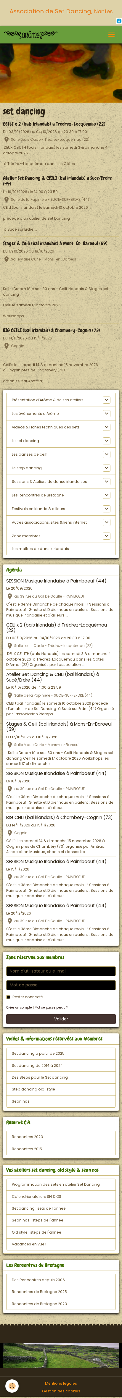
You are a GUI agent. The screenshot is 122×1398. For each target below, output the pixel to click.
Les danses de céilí (29, 454)
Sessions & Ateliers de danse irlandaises (49, 481)
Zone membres (26, 535)
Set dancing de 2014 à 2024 (37, 1065)
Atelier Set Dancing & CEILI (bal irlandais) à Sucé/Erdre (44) (57, 181)
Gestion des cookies (61, 1391)
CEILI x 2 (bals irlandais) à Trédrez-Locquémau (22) (54, 124)
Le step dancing (27, 467)
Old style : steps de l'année (36, 1232)
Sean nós (21, 1101)
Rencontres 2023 (27, 1136)
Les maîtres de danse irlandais (40, 548)
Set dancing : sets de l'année (39, 1208)
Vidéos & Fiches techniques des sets (46, 427)
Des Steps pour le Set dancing (40, 1077)
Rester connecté (27, 996)
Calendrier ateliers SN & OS (36, 1196)
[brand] (32, 34)
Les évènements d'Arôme (35, 413)
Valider (61, 1019)
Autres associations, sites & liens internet (49, 522)
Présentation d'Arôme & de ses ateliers (48, 399)
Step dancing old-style (33, 1089)
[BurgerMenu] (111, 34)
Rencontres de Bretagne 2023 (39, 1303)
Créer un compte (19, 1007)
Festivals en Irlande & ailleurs (38, 508)
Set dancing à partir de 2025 (38, 1053)
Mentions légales (61, 1383)
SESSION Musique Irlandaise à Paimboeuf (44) (56, 581)
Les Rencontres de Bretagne (38, 495)
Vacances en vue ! (29, 1244)
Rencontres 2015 (27, 1148)
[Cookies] (12, 1386)
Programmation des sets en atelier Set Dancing (56, 1184)
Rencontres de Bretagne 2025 (39, 1291)
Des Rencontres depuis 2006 (38, 1279)
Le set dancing (25, 440)
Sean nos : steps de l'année (37, 1220)
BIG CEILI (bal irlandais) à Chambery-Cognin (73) (51, 330)
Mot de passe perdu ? (51, 1007)
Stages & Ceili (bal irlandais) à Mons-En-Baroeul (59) (55, 243)
